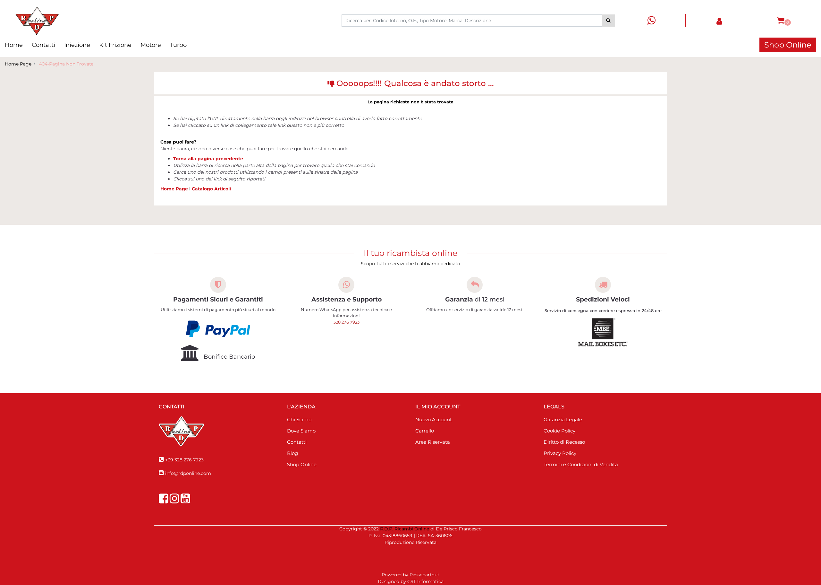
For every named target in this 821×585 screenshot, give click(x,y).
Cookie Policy (559, 431)
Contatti (43, 44)
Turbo (178, 44)
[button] (608, 20)
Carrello (424, 431)
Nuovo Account (433, 419)
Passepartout (424, 575)
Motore (150, 44)
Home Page (18, 64)
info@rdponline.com (188, 473)
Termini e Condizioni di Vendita (581, 464)
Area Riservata (432, 442)
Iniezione (77, 44)
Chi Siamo (299, 419)
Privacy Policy (560, 453)
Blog (292, 453)
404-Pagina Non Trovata (66, 64)
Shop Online (787, 44)
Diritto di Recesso (564, 442)
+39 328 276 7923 (184, 460)
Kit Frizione (115, 44)
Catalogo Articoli (211, 189)
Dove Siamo (301, 431)
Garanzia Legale (563, 419)
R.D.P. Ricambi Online (404, 529)
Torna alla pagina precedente (208, 159)
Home (14, 44)
